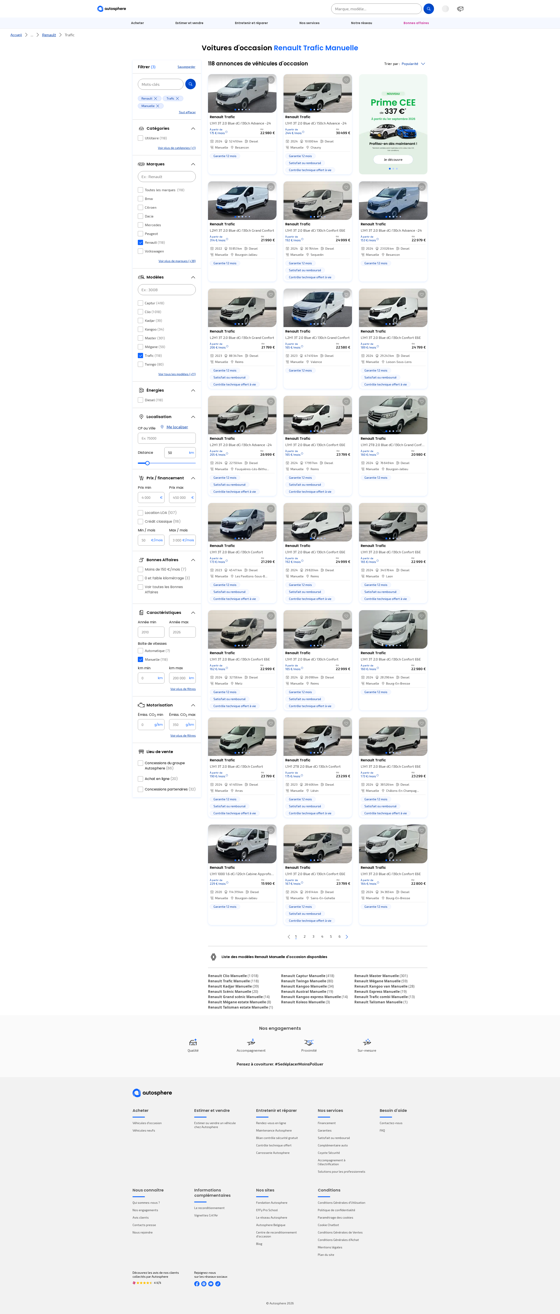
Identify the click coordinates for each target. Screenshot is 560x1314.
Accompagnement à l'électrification (331, 1162)
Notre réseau (361, 23)
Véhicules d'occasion (147, 1123)
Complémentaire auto (333, 1145)
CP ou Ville (147, 428)
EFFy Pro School (267, 1210)
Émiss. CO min (150, 714)
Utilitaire (156, 138)
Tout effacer (187, 112)
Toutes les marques (164, 190)
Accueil (16, 35)
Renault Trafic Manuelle (233, 981)
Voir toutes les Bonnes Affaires (164, 589)
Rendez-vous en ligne (271, 1123)
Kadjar (153, 320)
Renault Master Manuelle (381, 975)
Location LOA (161, 512)
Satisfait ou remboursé (334, 1138)
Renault (49, 34)
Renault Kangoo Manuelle (307, 986)
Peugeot (151, 233)
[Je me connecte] (445, 8)
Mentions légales (330, 1247)
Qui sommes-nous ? (146, 1202)
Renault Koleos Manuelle (305, 1002)
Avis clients (141, 1217)
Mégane (155, 347)
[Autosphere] (111, 9)
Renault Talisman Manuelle (381, 1002)
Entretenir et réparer (251, 23)
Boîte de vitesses (152, 643)
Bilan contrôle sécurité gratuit (277, 1138)
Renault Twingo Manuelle (307, 981)
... (32, 34)
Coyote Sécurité (329, 1153)
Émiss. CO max (182, 714)
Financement (327, 1123)
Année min (147, 622)
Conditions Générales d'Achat (338, 1240)
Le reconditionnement (209, 1208)
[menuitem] (137, 23)
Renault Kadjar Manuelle (233, 986)
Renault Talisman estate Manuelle (240, 1007)
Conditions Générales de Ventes (340, 1232)
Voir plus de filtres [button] (183, 689)
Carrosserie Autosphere (273, 1153)
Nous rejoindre (143, 1232)
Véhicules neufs (144, 1130)
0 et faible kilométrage (167, 578)
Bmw (149, 198)
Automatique (157, 650)
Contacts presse (144, 1225)
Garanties (325, 1130)
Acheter (137, 23)
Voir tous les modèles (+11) (177, 374)
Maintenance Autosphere (274, 1130)
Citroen (150, 207)
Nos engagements (145, 1210)
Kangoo (154, 329)
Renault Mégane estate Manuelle (239, 1002)
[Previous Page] (289, 936)
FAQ (382, 1130)
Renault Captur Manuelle (307, 975)
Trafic (153, 355)
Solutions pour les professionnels (341, 1171)
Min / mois (146, 530)
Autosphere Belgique (270, 1225)
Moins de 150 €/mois (165, 569)
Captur (154, 303)
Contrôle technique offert (274, 1145)
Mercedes (153, 225)
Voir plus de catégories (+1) (177, 148)
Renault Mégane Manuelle (381, 981)
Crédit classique (163, 521)
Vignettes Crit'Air (206, 1215)
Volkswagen (154, 251)
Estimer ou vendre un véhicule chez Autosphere (215, 1125)
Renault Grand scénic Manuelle (239, 996)
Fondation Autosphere (271, 1202)
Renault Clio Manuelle (233, 975)
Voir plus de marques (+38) (177, 261)
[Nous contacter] (460, 8)
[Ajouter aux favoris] (271, 80)
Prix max (176, 487)
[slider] (147, 463)
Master (155, 338)
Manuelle (156, 659)
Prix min (144, 487)
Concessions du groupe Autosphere (165, 765)
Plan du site (326, 1254)
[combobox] (167, 438)
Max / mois (178, 530)
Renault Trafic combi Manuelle (384, 996)
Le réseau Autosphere (271, 1217)
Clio (153, 312)
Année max (179, 622)
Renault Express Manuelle (380, 991)
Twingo (154, 364)
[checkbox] (140, 138)
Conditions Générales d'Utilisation (341, 1202)
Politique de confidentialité (336, 1210)
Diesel (154, 400)
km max (176, 668)
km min (144, 668)
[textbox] (180, 452)
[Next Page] (346, 936)
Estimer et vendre (189, 23)
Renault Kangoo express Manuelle (314, 996)
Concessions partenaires (170, 789)
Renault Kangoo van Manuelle (384, 986)
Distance (145, 452)
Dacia (149, 216)
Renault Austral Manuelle (307, 991)
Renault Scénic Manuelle (233, 991)
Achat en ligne (161, 778)
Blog (259, 1244)
